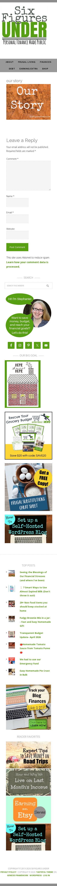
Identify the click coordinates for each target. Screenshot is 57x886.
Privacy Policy (8, 872)
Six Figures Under (28, 25)
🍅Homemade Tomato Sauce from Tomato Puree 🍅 (35, 648)
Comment (12, 158)
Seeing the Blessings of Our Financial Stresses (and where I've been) (33, 576)
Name (10, 196)
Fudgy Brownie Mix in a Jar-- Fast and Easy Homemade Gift (35, 621)
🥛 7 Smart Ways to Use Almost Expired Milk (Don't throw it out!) (35, 591)
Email (10, 212)
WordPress (36, 875)
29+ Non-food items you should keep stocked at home (33, 606)
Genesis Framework (17, 875)
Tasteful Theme (44, 872)
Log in (46, 875)
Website (10, 228)
